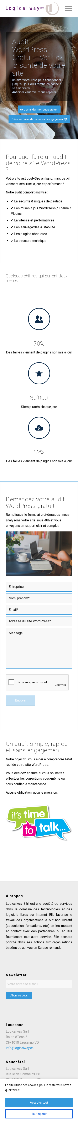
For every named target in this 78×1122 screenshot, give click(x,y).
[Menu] (66, 8)
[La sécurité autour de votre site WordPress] (32, 8)
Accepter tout (39, 1102)
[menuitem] (66, 8)
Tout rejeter (39, 1114)
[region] (39, 1100)
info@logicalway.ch (19, 1048)
